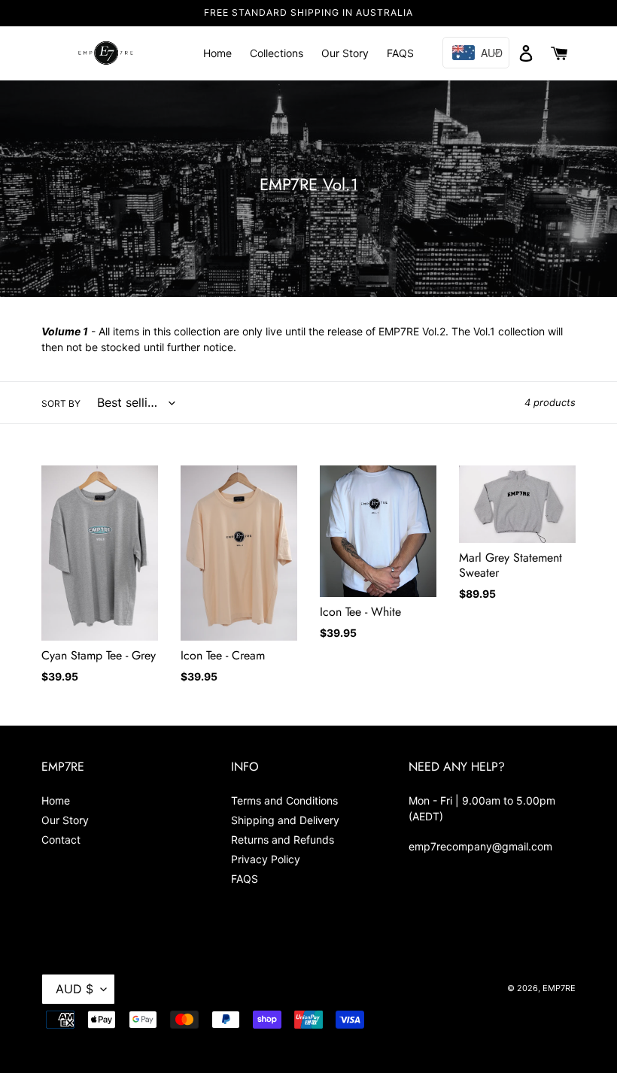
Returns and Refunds (282, 839)
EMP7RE (559, 988)
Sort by (61, 403)
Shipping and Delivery (285, 820)
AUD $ (74, 988)
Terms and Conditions (284, 800)
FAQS (244, 878)
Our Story (65, 820)
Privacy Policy (265, 859)
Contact (61, 839)
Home (55, 800)
